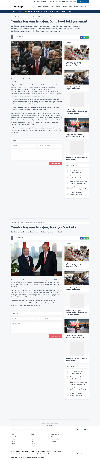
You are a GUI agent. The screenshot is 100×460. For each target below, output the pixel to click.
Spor (81, 7)
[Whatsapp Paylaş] (87, 37)
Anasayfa (14, 17)
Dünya (70, 7)
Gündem (64, 7)
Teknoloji (45, 7)
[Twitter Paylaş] (84, 37)
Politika (52, 7)
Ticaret (58, 7)
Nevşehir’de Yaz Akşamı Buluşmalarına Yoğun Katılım (47, 11)
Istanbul (20, 423)
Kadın (39, 7)
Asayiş (76, 7)
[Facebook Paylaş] (81, 37)
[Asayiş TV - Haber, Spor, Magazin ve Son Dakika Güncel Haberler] (18, 6)
